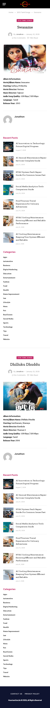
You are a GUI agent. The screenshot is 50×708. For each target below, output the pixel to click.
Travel (5, 335)
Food (5, 286)
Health (6, 290)
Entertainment (9, 278)
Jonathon (20, 34)
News (5, 306)
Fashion (6, 282)
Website (6, 339)
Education (7, 273)
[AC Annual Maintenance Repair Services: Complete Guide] (8, 161)
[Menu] (4, 4)
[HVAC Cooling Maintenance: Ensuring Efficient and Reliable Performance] (8, 221)
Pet (4, 310)
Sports (5, 323)
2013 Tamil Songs (25, 20)
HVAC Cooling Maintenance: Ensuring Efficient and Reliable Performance (31, 220)
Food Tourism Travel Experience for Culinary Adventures (27, 204)
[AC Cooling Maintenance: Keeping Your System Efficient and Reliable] (8, 237)
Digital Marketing (10, 269)
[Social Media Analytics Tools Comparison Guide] (8, 190)
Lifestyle (6, 302)
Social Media (8, 319)
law (4, 298)
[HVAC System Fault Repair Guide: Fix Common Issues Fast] (8, 175)
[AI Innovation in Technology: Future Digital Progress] (8, 147)
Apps (5, 257)
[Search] (46, 4)
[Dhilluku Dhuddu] (25, 396)
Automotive (8, 261)
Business (6, 265)
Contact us (16, 694)
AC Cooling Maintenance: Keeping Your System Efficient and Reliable (30, 237)
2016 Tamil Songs (25, 358)
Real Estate (7, 314)
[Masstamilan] (25, 4)
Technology (8, 327)
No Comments (20, 38)
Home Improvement (11, 294)
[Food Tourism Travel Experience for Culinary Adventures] (8, 204)
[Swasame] (25, 59)
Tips (5, 331)
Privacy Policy (32, 694)
